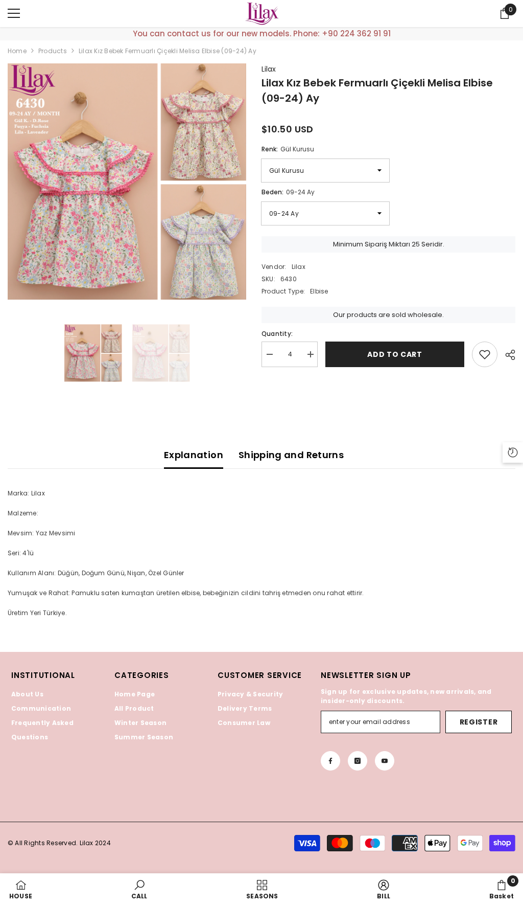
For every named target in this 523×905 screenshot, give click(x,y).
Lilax (269, 69)
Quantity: (277, 333)
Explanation (193, 454)
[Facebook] (330, 761)
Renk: (288, 149)
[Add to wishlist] (484, 354)
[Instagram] (357, 761)
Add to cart (394, 354)
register (479, 722)
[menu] (14, 13)
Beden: (288, 192)
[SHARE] (506, 355)
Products (52, 51)
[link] (139, 889)
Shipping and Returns (291, 454)
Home (17, 51)
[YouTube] (384, 761)
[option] (127, 181)
